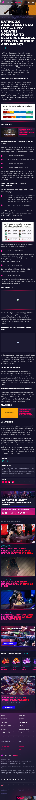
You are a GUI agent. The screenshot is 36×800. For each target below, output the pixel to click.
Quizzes (21, 719)
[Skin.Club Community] (12, 2)
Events (3, 729)
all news (27, 520)
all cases (26, 653)
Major (21, 725)
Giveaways (4, 722)
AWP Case (21, 790)
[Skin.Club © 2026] (11, 755)
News (9, 17)
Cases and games (5, 746)
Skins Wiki (21, 746)
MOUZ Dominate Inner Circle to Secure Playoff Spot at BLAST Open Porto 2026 (17, 551)
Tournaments (23, 722)
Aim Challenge (6, 725)
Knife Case (4, 790)
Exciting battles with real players (15, 698)
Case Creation (5, 732)
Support (3, 738)
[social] (2, 779)
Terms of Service (5, 741)
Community (3, 17)
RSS (20, 741)
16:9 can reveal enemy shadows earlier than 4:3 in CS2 (17, 584)
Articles (22, 715)
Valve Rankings (24, 729)
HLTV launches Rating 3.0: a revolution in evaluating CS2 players (25, 412)
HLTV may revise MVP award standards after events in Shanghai (26, 132)
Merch (2, 749)
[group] (5, 663)
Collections (5, 719)
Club (20, 732)
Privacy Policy (23, 738)
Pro (20, 749)
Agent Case (4, 793)
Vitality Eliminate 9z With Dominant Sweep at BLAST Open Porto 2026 (17, 617)
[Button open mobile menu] (33, 2)
